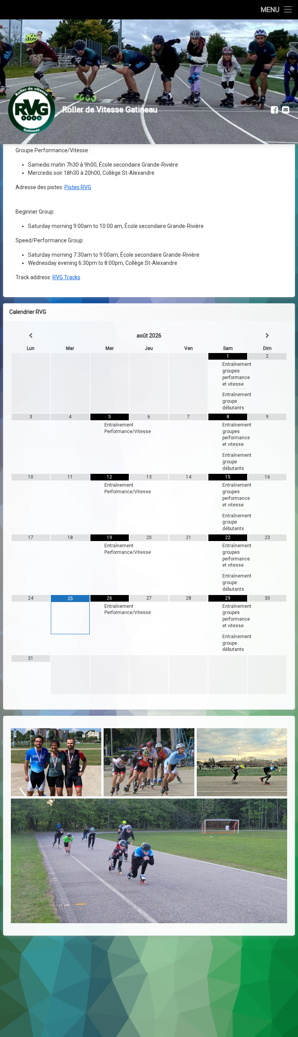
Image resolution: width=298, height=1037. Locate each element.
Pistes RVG (77, 187)
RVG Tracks (66, 277)
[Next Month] (267, 335)
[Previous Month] (31, 335)
